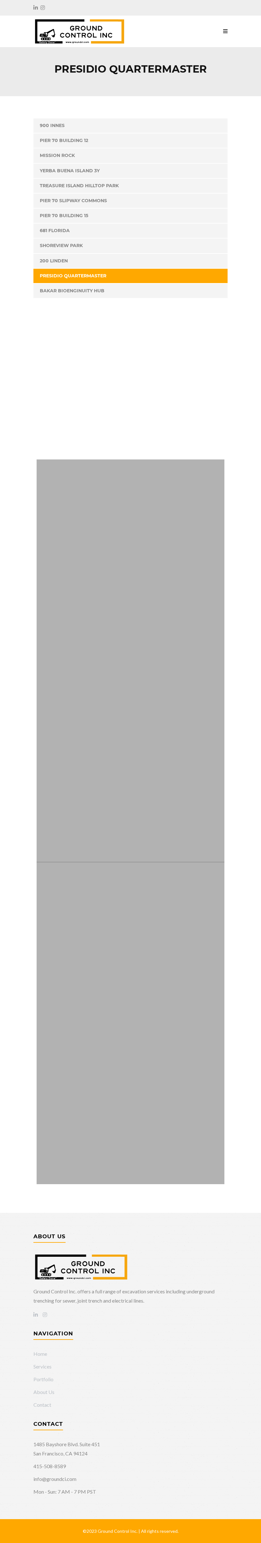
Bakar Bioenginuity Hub (72, 291)
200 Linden (54, 261)
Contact (42, 1405)
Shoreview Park (61, 245)
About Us (43, 1392)
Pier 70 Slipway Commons (73, 200)
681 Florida (55, 230)
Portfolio (43, 1379)
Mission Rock (57, 155)
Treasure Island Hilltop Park (79, 185)
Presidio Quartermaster (73, 276)
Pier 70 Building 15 (64, 215)
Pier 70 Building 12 (64, 140)
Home (40, 1354)
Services (42, 1366)
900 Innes (52, 125)
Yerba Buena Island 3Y (70, 171)
